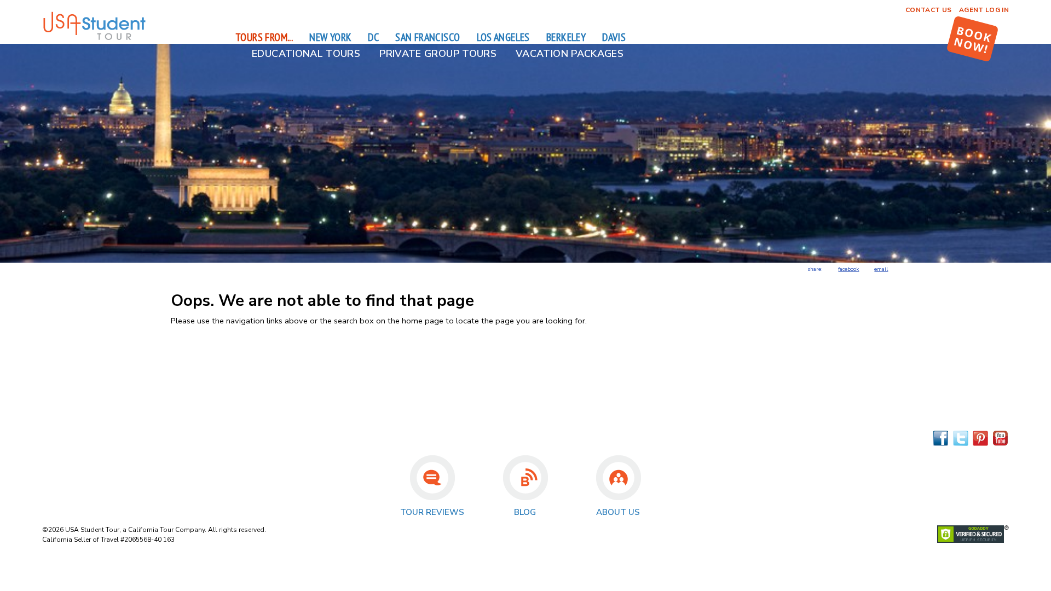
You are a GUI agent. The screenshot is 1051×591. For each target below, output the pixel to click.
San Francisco (427, 37)
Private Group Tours (437, 53)
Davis (614, 37)
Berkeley (566, 37)
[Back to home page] (94, 38)
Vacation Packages (569, 53)
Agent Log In (984, 9)
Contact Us (928, 9)
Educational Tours (306, 53)
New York (330, 37)
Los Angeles (503, 37)
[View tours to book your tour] (972, 38)
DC (373, 37)
